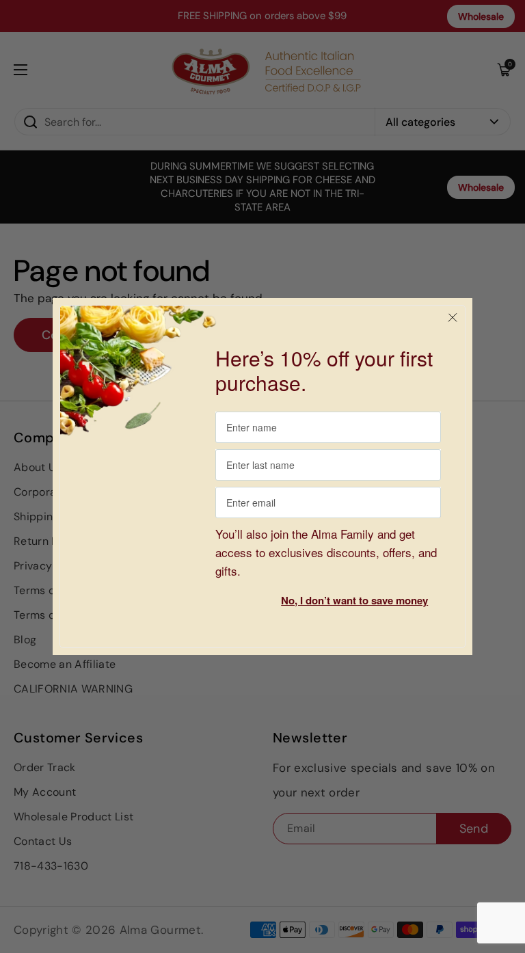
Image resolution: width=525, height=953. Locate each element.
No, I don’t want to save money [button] (354, 600)
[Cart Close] (452, 318)
